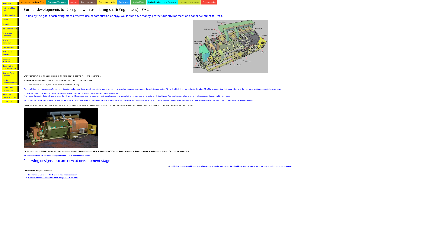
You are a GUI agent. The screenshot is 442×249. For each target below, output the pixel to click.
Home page (7, 3)
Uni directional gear (10, 29)
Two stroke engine (88, 2)
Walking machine (9, 15)
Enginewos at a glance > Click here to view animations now (52, 175)
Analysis (73, 2)
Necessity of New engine (189, 2)
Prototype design (209, 2)
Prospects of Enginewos (57, 2)
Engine (5, 20)
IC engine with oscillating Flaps (32, 2)
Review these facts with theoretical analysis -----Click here (53, 178)
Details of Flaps (138, 2)
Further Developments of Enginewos (162, 2)
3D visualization (8, 47)
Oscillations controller (107, 2)
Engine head (123, 2)
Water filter (6, 24)
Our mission (7, 101)
